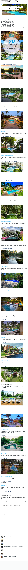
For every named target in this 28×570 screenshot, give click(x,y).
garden (4, 505)
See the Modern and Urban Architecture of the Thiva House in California (13, 546)
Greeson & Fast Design (4, 243)
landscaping (7, 505)
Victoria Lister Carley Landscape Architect (7, 155)
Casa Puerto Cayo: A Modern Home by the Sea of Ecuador (11, 543)
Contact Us (14, 567)
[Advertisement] (22, 20)
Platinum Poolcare (3, 198)
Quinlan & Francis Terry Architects (6, 221)
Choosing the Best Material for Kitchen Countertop (10, 536)
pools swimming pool (17, 505)
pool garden (11, 505)
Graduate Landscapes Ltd (4, 266)
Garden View (3, 131)
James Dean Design (4, 453)
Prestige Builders (3, 337)
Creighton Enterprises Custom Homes (6, 81)
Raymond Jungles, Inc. (4, 485)
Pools (1, 4)
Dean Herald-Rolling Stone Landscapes (6, 476)
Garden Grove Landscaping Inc (5, 290)
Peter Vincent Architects (4, 429)
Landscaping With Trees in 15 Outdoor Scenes (10, 556)
